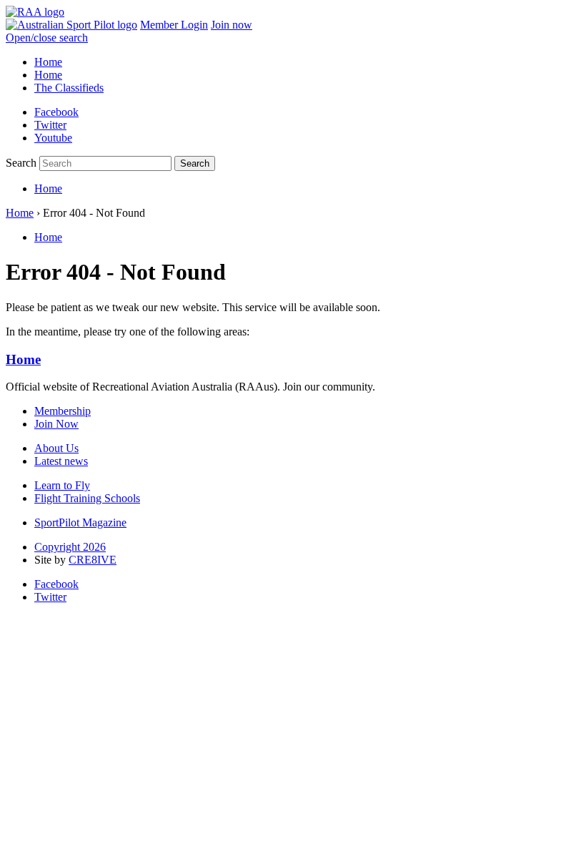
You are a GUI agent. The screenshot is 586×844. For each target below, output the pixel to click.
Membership (62, 411)
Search (21, 163)
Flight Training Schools (87, 498)
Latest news (61, 461)
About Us (56, 448)
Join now (231, 25)
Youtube (53, 138)
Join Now (56, 424)
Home (48, 62)
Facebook (56, 112)
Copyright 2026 (70, 547)
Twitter (50, 125)
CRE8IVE (92, 560)
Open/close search (47, 37)
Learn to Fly (62, 485)
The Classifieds (69, 88)
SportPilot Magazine (80, 522)
